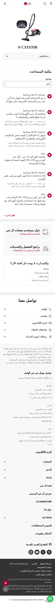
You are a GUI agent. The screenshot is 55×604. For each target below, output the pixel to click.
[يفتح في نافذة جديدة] (49, 552)
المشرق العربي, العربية (37, 544)
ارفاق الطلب (43, 276)
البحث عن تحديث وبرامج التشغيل (26, 250)
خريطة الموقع (46, 563)
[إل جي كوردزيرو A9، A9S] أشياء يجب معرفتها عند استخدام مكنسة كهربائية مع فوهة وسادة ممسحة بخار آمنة (24, 200)
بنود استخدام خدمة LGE (18, 563)
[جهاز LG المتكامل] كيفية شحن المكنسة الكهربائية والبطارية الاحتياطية (25, 137)
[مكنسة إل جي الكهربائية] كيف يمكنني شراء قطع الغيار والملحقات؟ (25, 115)
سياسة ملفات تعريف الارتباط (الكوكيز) (36, 571)
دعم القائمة (44, 56)
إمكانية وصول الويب (43, 574)
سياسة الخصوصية (44, 567)
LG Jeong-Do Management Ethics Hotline (27, 599)
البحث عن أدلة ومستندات (29, 233)
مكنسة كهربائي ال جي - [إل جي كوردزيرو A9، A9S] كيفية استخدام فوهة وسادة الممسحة (25, 160)
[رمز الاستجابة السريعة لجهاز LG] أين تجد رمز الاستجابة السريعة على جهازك (25, 99)
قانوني (34, 563)
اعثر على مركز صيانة (40, 280)
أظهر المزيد (10, 215)
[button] (27, 470)
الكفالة (46, 268)
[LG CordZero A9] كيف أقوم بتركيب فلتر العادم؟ (24, 177)
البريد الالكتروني (44, 451)
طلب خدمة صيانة (42, 272)
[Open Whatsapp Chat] (50, 599)
